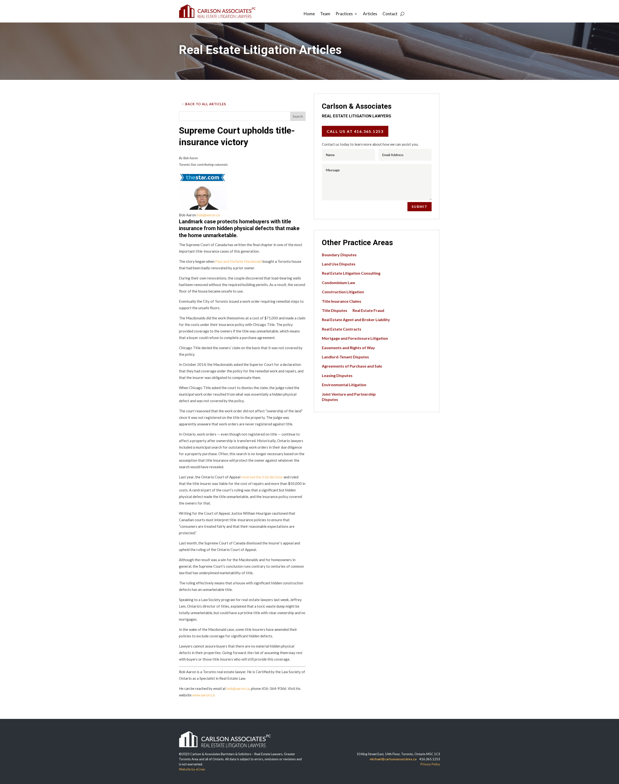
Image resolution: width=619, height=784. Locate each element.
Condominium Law (338, 282)
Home (309, 14)
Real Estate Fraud (368, 310)
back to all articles (205, 104)
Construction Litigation (343, 291)
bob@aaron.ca (208, 215)
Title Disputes (334, 310)
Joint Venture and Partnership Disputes (349, 397)
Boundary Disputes (339, 254)
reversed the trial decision (262, 477)
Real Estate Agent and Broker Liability (356, 319)
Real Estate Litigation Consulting (351, 273)
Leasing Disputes (337, 375)
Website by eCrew (192, 769)
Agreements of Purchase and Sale (352, 366)
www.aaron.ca (203, 695)
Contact (390, 14)
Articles (370, 14)
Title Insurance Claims (341, 301)
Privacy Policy (430, 764)
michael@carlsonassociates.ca (393, 759)
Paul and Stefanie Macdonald (238, 261)
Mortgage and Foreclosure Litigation (355, 338)
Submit (419, 206)
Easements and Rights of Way (348, 347)
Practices (344, 14)
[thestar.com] (202, 182)
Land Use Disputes (338, 264)
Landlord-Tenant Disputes (345, 356)
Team (325, 14)
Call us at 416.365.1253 (355, 131)
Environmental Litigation (344, 384)
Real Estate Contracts (341, 329)
